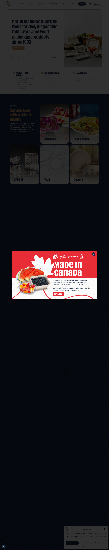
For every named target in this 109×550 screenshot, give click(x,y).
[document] (54, 275)
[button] (93, 254)
